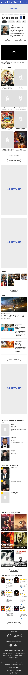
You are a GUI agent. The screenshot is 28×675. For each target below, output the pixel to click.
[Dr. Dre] (5, 430)
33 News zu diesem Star (14, 359)
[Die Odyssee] (16, 580)
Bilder (4, 272)
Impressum (12, 662)
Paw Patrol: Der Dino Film (7, 128)
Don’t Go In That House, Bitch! (20, 107)
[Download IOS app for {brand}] (11, 645)
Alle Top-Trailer (14, 570)
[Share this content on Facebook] (21, 17)
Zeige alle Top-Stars (14, 506)
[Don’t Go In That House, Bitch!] (20, 98)
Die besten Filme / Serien (14, 160)
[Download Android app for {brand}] (16, 645)
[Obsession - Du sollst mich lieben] (16, 593)
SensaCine (19, 653)
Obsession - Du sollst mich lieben (23, 592)
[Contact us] (20, 635)
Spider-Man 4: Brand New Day (9, 578)
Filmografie (6, 67)
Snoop (21, 87)
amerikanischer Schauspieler (19, 14)
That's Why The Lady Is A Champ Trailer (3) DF (7, 529)
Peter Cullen (14, 467)
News (4, 296)
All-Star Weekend (20, 128)
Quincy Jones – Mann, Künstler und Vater (18, 430)
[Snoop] (20, 77)
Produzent (19, 27)
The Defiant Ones (14, 455)
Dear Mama (13, 426)
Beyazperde (6, 655)
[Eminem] (5, 455)
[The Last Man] (7, 98)
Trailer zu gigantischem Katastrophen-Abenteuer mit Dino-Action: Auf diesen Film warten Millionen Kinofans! (21, 347)
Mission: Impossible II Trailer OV (7, 547)
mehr (23, 27)
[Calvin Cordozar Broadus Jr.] (5, 30)
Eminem (13, 450)
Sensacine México (12, 657)
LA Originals (13, 453)
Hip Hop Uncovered (15, 427)
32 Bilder (14, 290)
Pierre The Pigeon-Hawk (7, 149)
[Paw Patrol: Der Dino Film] (7, 119)
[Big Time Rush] (7, 77)
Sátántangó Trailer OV (21, 565)
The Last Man (7, 107)
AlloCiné (5, 653)
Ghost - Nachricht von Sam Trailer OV (7, 565)
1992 (21, 149)
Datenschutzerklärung (10, 664)
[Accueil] (13, 2)
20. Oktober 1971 (19, 35)
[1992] (20, 139)
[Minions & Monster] (3, 608)
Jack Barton (13, 480)
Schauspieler (10, 14)
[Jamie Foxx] (5, 442)
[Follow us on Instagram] (16, 635)
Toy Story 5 (9, 590)
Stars (6, 14)
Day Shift (12, 440)
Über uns (3, 662)
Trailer (7, 589)
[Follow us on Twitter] (12, 635)
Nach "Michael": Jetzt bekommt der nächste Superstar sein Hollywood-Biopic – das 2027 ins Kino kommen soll (13, 317)
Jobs (8, 662)
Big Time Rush (7, 87)
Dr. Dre (12, 424)
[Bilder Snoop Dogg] (4, 277)
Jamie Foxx (13, 437)
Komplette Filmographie (14, 155)
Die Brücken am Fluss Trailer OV (21, 529)
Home (3, 14)
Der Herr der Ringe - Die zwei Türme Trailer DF (21, 547)
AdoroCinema (18, 655)
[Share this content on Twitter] (24, 17)
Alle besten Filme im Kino (14, 622)
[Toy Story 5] (3, 593)
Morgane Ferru (14, 492)
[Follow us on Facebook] (8, 635)
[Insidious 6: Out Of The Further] (16, 608)
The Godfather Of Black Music (17, 442)
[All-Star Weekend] (20, 119)
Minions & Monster (8, 607)
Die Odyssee (23, 578)
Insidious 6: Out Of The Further (22, 607)
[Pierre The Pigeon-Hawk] (7, 139)
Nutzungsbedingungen (21, 662)
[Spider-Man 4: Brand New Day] (3, 580)
